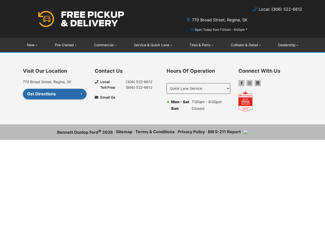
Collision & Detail (244, 45)
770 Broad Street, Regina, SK (219, 19)
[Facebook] (241, 83)
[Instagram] (250, 83)
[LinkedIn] (258, 83)
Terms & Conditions (155, 131)
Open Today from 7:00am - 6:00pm (220, 30)
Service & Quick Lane (151, 45)
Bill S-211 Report (224, 131)
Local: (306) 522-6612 (280, 9)
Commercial (103, 45)
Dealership (287, 45)
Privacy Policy (191, 131)
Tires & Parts (199, 45)
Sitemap (124, 131)
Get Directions (41, 93)
